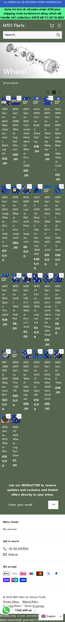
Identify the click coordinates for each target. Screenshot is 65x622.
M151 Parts (14, 25)
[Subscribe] (53, 505)
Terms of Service (34, 606)
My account (10, 529)
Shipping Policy (12, 606)
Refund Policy (30, 601)
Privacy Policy (11, 601)
